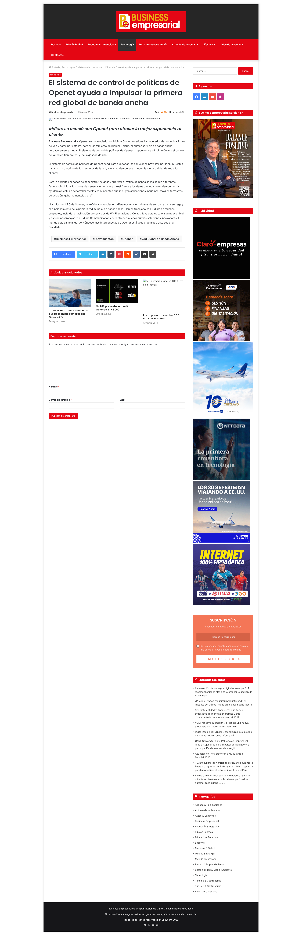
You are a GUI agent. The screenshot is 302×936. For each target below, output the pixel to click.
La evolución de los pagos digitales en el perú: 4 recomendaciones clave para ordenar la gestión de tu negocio (223, 692)
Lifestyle (208, 44)
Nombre (54, 386)
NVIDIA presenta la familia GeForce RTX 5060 (113, 308)
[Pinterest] (119, 254)
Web (122, 399)
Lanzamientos (104, 239)
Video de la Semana (231, 44)
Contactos (57, 54)
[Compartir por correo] (144, 254)
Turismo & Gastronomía (153, 44)
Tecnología (127, 44)
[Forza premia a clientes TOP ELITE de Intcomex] (164, 295)
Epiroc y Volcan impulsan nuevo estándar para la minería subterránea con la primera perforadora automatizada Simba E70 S (222, 779)
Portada (56, 44)
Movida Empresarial (206, 859)
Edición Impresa (204, 832)
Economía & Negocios (101, 44)
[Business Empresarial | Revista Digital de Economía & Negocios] (151, 21)
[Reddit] (127, 254)
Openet (127, 239)
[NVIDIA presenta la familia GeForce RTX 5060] (117, 291)
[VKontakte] (136, 254)
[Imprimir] (152, 254)
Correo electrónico (60, 399)
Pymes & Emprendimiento (209, 864)
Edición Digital (74, 44)
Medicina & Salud (204, 848)
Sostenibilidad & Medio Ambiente (213, 869)
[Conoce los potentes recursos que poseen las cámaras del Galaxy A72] (70, 293)
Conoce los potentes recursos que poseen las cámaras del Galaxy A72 (68, 314)
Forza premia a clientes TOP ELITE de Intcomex (161, 316)
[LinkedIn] (102, 254)
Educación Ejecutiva (206, 837)
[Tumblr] (110, 254)
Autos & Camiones (205, 815)
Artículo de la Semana (185, 44)
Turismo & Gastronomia (208, 886)
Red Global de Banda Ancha (160, 239)
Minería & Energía (205, 853)
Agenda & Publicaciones (208, 804)
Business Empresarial (62, 112)
